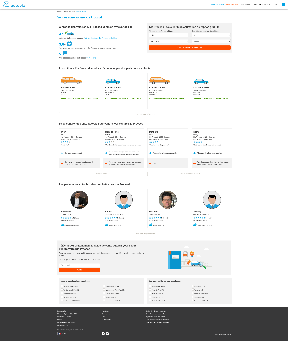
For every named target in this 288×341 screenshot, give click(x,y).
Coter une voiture (217, 4)
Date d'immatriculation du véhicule (205, 31)
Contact (276, 4)
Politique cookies (63, 325)
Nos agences (246, 4)
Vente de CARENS (157, 297)
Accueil (59, 11)
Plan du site (105, 311)
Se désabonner (106, 319)
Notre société (61, 311)
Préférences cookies (64, 317)
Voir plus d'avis (102, 174)
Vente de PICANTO (157, 290)
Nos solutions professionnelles (156, 314)
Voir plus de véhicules (145, 114)
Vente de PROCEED (201, 301)
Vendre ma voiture (231, 4)
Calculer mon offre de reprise (190, 47)
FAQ (103, 317)
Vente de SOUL (199, 297)
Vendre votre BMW (69, 297)
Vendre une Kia (69, 11)
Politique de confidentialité (65, 322)
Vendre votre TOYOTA (113, 301)
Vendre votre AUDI (69, 294)
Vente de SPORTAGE (158, 286)
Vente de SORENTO (201, 294)
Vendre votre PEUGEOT (114, 286)
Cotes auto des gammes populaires (157, 322)
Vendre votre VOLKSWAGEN (115, 290)
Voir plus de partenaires (145, 234)
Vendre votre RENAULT (71, 286)
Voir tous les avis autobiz (190, 174)
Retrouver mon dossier (262, 4)
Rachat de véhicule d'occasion (155, 311)
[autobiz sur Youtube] (107, 333)
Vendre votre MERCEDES (71, 301)
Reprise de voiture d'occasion (155, 317)
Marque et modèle (161, 31)
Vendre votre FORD (112, 294)
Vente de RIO (198, 290)
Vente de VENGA (157, 294)
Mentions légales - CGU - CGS (67, 314)
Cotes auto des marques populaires (157, 319)
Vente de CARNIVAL (158, 301)
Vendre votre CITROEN (71, 290)
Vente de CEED (199, 286)
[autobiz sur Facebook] (103, 333)
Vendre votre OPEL (112, 297)
